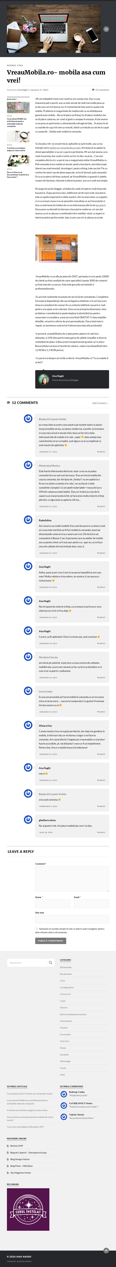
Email (77, 897)
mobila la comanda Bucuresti (64, 147)
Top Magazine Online (20, 1172)
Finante (63, 1027)
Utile (20, 65)
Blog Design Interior (20, 1159)
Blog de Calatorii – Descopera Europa (28, 1152)
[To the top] (106, 1250)
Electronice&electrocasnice (73, 1014)
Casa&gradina (67, 987)
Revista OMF (16, 1145)
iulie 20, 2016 (46, 832)
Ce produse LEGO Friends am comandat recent (29, 1093)
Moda (63, 1047)
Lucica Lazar (45, 691)
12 (102, 89)
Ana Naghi (22, 89)
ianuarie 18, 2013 (48, 587)
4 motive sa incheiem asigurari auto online (27, 1110)
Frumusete (65, 1034)
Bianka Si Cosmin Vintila (52, 419)
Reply (102, 452)
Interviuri (64, 1041)
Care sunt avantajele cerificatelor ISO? (25, 1126)
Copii (62, 1000)
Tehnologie (65, 1061)
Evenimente (66, 1021)
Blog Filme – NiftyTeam (21, 1165)
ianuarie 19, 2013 (48, 712)
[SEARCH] (50, 962)
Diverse (11, 65)
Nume (39, 897)
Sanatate (64, 1054)
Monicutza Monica (49, 465)
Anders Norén (24, 1261)
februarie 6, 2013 (48, 806)
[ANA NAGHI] (54, 51)
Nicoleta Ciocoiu (48, 657)
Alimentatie (65, 967)
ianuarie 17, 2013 (39, 89)
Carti (62, 980)
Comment (40, 864)
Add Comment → (100, 403)
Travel (63, 1068)
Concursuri (65, 994)
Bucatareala (66, 974)
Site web (39, 912)
